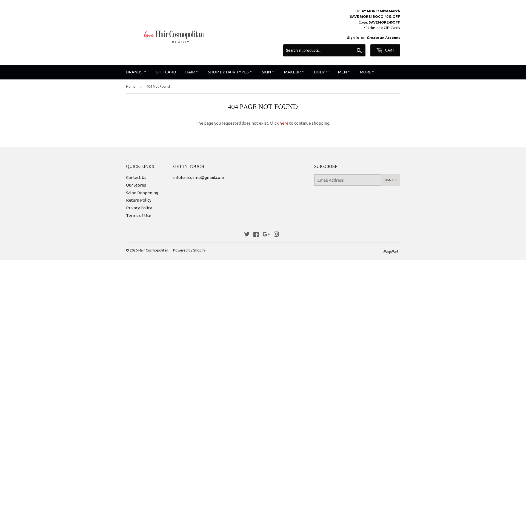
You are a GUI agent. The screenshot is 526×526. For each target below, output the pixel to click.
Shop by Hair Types (229, 72)
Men (343, 72)
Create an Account (383, 37)
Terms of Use (138, 215)
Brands (134, 72)
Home (131, 86)
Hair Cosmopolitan (153, 250)
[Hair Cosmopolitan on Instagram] (276, 235)
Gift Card (166, 72)
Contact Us (136, 177)
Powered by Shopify (189, 250)
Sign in (353, 37)
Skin (267, 72)
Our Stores (136, 185)
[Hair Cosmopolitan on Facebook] (256, 235)
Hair (190, 72)
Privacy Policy (139, 207)
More (365, 72)
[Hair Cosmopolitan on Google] (266, 235)
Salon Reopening (142, 192)
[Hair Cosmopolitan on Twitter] (247, 235)
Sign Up (390, 180)
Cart (389, 50)
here (283, 123)
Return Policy (138, 200)
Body (320, 72)
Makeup (293, 72)
